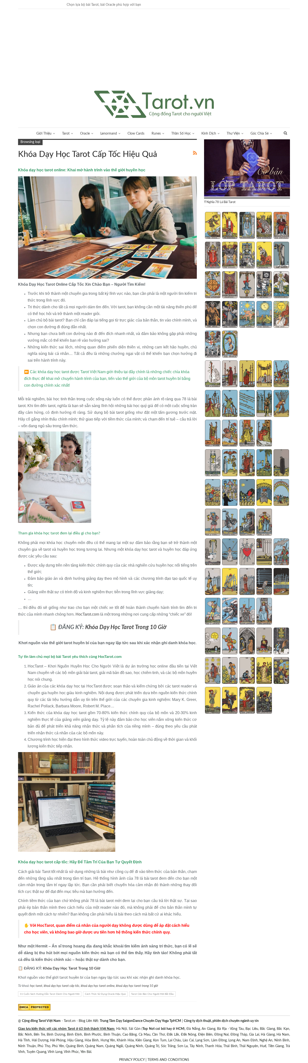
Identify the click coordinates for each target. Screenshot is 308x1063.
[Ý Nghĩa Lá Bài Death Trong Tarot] (264, 285)
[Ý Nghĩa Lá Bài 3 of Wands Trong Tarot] (247, 374)
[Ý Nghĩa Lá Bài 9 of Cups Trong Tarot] (264, 493)
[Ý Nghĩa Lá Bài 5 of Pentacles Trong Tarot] (281, 641)
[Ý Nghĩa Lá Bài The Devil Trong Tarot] (212, 315)
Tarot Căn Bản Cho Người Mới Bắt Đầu (152, 994)
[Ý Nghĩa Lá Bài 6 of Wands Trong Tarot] (212, 404)
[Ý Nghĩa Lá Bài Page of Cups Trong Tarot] (212, 523)
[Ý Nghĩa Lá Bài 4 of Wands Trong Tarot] (264, 374)
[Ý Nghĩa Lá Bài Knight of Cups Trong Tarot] (229, 523)
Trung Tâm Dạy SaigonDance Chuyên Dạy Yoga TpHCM (140, 1021)
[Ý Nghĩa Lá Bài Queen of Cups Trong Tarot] (247, 523)
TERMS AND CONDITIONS (168, 1060)
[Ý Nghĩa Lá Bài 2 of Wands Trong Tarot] (229, 374)
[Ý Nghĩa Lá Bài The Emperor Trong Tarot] (281, 226)
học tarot (36, 986)
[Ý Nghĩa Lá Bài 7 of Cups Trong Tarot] (229, 493)
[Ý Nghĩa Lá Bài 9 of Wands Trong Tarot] (264, 404)
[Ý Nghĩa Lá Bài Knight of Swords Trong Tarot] (229, 612)
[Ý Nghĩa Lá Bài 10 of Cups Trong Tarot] (281, 493)
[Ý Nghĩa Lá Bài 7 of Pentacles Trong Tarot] (229, 671)
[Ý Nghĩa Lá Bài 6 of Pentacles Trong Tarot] (212, 671)
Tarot (66, 133)
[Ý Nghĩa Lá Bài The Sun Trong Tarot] (281, 315)
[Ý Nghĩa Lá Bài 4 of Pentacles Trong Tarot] (264, 641)
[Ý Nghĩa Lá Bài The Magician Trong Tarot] (229, 226)
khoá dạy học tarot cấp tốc (61, 986)
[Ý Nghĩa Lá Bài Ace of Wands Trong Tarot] (212, 374)
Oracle (85, 133)
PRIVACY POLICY (132, 1060)
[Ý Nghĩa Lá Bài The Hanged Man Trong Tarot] (247, 285)
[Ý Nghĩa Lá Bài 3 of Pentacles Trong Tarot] (247, 641)
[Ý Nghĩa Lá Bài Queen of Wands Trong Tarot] (247, 434)
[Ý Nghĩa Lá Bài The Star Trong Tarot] (247, 315)
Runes (156, 133)
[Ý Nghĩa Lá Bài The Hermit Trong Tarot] (281, 256)
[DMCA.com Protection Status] (34, 1007)
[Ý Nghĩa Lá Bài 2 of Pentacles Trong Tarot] (229, 641)
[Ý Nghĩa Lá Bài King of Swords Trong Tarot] (264, 612)
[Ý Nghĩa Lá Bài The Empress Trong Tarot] (264, 226)
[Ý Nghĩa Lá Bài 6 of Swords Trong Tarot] (212, 582)
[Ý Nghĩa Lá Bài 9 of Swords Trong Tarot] (264, 582)
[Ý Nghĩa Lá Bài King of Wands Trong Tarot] (264, 434)
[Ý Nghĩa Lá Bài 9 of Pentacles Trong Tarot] (264, 671)
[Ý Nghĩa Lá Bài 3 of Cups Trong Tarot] (247, 463)
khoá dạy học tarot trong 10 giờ (137, 986)
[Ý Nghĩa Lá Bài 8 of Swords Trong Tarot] (247, 582)
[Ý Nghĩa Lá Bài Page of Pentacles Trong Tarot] (212, 701)
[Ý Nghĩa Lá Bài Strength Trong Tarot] (264, 256)
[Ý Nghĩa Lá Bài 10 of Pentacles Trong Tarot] (281, 671)
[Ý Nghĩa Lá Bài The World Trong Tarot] (229, 344)
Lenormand (108, 133)
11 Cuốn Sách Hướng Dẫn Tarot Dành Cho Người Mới (49, 994)
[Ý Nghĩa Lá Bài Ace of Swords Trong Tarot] (212, 552)
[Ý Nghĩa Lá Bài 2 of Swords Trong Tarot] (229, 552)
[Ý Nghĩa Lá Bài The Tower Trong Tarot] (229, 315)
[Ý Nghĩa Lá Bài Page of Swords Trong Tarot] (212, 612)
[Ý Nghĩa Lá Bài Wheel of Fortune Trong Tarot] (212, 285)
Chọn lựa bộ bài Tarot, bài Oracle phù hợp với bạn (104, 4)
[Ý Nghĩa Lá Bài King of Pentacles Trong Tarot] (264, 701)
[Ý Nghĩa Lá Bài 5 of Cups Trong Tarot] (281, 463)
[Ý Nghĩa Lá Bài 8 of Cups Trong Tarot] (247, 493)
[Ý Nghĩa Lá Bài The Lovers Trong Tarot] (229, 256)
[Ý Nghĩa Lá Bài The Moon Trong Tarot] (264, 315)
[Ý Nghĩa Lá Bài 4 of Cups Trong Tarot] (264, 463)
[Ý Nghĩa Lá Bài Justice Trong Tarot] (229, 285)
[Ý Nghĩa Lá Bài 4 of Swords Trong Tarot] (264, 552)
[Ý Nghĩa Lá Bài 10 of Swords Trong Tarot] (281, 582)
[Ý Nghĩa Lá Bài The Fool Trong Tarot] (212, 226)
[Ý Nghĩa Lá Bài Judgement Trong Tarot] (212, 344)
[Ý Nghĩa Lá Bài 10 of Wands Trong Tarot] (281, 404)
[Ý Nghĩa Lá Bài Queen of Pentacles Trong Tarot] (247, 701)
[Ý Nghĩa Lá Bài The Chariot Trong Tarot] (247, 256)
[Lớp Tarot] (247, 168)
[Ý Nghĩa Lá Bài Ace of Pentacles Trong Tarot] (212, 641)
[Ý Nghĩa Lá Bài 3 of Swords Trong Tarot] (247, 552)
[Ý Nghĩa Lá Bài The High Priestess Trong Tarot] (247, 226)
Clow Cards (136, 133)
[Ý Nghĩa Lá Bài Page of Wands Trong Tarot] (212, 434)
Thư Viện (233, 133)
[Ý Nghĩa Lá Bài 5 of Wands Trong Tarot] (281, 374)
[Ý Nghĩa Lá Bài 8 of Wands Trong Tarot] (247, 404)
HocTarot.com (87, 614)
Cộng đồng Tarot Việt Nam (41, 1021)
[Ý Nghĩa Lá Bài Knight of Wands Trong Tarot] (229, 434)
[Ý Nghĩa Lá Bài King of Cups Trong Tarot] (264, 523)
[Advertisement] (154, 54)
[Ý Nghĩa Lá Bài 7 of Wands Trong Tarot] (229, 404)
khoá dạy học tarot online (98, 986)
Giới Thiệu (43, 133)
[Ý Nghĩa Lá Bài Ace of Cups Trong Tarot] (212, 463)
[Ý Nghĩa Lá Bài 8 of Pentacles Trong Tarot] (247, 671)
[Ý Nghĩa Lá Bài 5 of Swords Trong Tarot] (281, 552)
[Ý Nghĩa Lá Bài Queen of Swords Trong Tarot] (247, 612)
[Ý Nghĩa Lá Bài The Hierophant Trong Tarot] (212, 256)
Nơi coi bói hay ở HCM (166, 1029)
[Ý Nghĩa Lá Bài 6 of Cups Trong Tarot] (212, 493)
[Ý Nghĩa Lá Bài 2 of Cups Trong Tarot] (229, 463)
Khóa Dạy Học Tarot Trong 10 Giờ (71, 968)
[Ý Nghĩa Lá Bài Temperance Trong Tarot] (281, 285)
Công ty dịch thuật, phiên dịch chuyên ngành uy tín (221, 1021)
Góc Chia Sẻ (259, 133)
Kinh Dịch (208, 133)
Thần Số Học (181, 133)
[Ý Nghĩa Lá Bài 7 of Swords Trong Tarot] (229, 582)
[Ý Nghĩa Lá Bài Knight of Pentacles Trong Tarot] (229, 701)
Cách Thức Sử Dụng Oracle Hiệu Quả (105, 994)
